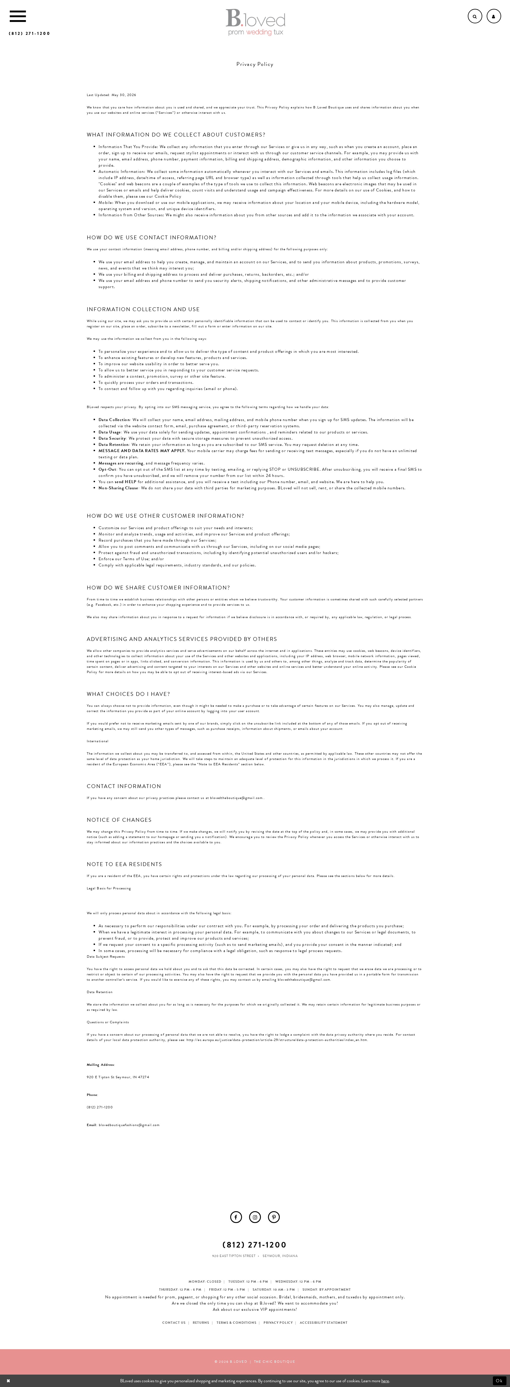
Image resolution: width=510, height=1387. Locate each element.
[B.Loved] (255, 22)
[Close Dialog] (9, 1380)
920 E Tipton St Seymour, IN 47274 (118, 1077)
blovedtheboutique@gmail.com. (237, 797)
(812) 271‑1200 (100, 1107)
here (385, 1381)
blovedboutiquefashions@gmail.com (129, 1125)
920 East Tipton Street (234, 1255)
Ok (500, 1381)
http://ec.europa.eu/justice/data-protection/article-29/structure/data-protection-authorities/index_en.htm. (277, 1039)
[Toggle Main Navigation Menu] (18, 16)
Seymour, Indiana (280, 1255)
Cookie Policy (168, 196)
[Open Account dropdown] (494, 16)
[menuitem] (236, 1217)
